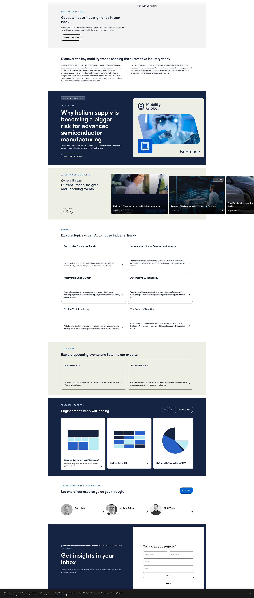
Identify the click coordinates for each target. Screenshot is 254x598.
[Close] (251, 593)
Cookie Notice (61, 595)
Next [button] (168, 575)
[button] (70, 211)
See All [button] (186, 490)
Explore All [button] (183, 410)
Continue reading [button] (73, 156)
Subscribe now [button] (71, 37)
